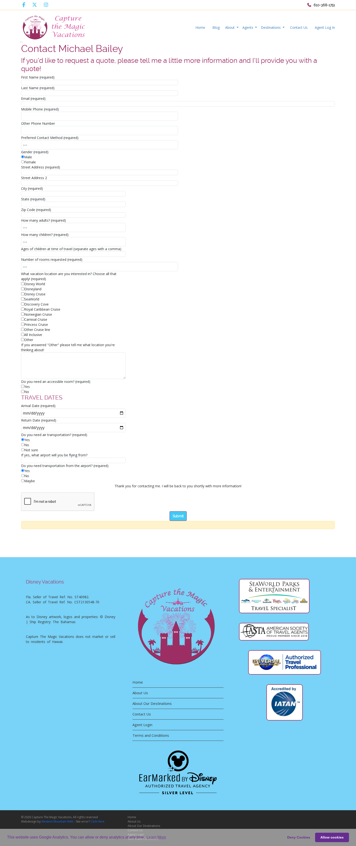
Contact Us (299, 27)
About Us (140, 692)
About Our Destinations (152, 703)
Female (30, 162)
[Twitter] (34, 4)
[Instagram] (46, 4)
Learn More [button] (156, 837)
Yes (27, 386)
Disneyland (32, 289)
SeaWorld (31, 299)
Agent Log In (325, 27)
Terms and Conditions (150, 735)
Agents (248, 27)
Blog (216, 27)
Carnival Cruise (35, 319)
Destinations (271, 27)
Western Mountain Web (57, 821)
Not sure (31, 450)
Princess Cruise (36, 324)
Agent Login (142, 724)
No (26, 391)
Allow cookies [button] (332, 837)
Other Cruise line (37, 329)
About (230, 27)
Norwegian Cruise (38, 314)
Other (28, 339)
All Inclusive (33, 334)
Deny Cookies (298, 837)
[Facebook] (24, 4)
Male (28, 157)
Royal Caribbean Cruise (42, 309)
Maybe (29, 481)
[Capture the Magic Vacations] (54, 26)
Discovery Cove (36, 304)
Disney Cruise (35, 294)
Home (200, 27)
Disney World (34, 284)
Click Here (97, 821)
